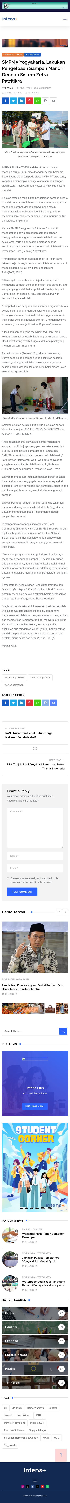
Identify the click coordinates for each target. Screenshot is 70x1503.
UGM (57, 1437)
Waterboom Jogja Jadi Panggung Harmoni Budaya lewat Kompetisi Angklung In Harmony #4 (43, 1285)
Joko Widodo (24, 1415)
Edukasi (26, 1229)
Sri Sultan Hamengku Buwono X (21, 1437)
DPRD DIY (17, 1407)
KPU (38, 1415)
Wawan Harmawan (14, 685)
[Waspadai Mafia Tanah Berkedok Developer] (10, 1235)
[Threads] (27, 1486)
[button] (65, 19)
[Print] (45, 100)
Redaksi (9, 88)
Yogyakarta (22, 979)
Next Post (55, 760)
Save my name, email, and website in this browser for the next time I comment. (34, 880)
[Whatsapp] (37, 100)
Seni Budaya (29, 1253)
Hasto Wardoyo (35, 1407)
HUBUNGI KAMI (34, 1106)
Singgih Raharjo (37, 1430)
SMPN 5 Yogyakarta (40, 677)
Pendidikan (8, 979)
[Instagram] (22, 1486)
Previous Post (17, 729)
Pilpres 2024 (37, 1422)
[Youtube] (42, 1486)
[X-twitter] (37, 1486)
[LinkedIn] (21, 100)
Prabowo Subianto (14, 1430)
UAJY (46, 1437)
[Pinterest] (29, 100)
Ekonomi (38, 1229)
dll (5, 1407)
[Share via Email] (53, 100)
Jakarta (53, 1407)
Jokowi (8, 1415)
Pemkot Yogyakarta (14, 677)
